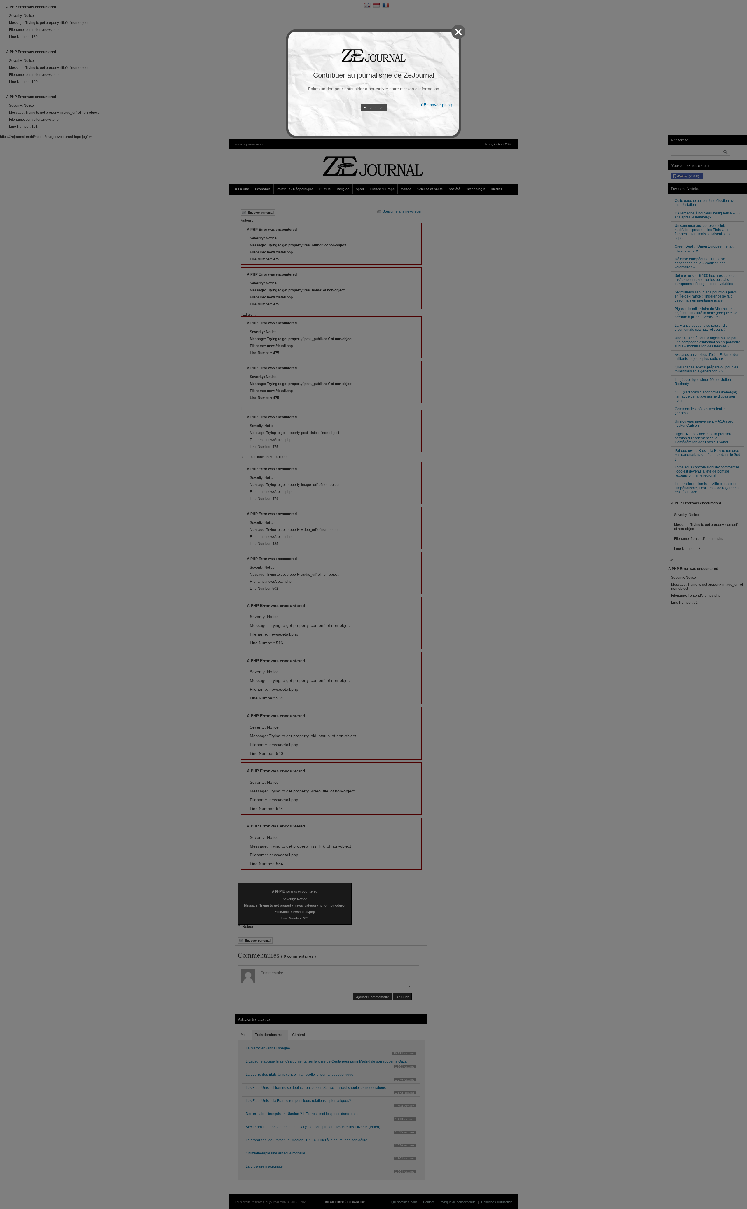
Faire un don (374, 108)
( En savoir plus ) (436, 104)
